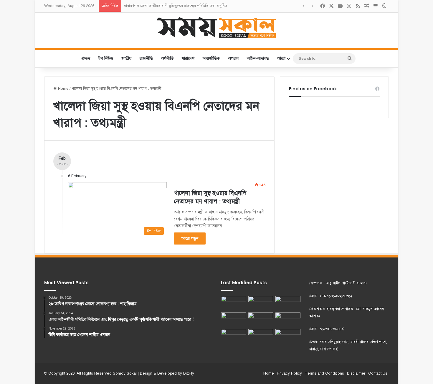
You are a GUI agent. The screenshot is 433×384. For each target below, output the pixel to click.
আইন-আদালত (258, 58)
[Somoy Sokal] (216, 27)
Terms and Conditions (324, 373)
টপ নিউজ (105, 58)
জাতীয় (126, 58)
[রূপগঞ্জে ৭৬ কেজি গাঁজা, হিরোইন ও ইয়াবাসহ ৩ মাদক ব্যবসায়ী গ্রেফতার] (260, 336)
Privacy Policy (289, 373)
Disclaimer (356, 373)
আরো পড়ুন (189, 238)
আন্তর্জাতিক (211, 58)
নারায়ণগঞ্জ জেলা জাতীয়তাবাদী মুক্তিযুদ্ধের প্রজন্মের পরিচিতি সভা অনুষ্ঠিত (175, 6)
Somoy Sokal (125, 373)
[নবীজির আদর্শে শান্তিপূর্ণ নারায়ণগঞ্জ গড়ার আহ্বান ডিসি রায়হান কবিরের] (233, 336)
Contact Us (377, 373)
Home (63, 88)
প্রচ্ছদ (86, 58)
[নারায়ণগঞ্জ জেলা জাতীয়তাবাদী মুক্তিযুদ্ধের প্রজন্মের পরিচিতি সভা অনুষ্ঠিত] (260, 303)
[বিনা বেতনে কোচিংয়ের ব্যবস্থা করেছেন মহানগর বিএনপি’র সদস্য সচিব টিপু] (260, 319)
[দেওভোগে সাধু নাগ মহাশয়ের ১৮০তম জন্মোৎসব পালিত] (287, 303)
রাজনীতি (146, 58)
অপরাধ (233, 58)
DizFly (188, 373)
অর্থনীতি (167, 58)
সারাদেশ (188, 58)
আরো (281, 58)
